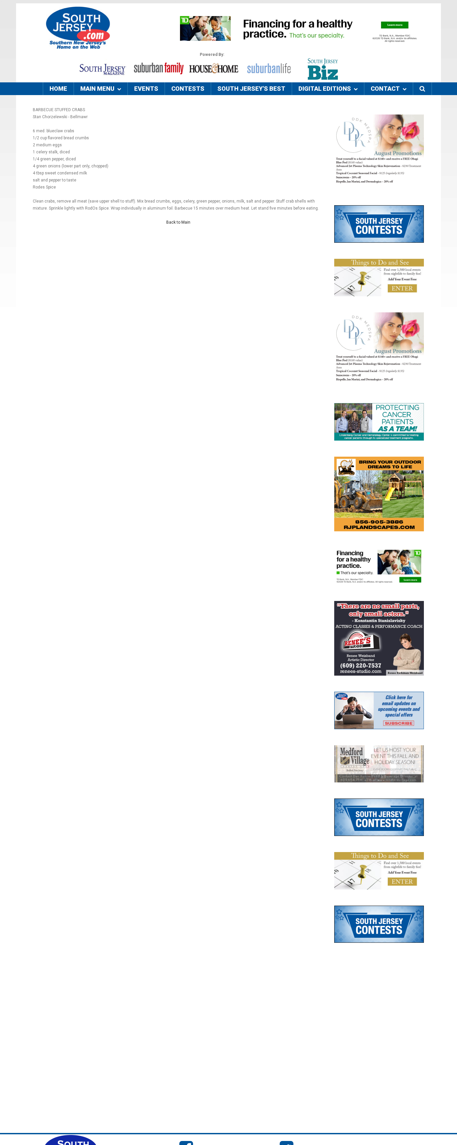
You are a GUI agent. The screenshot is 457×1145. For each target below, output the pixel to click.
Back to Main (178, 222)
